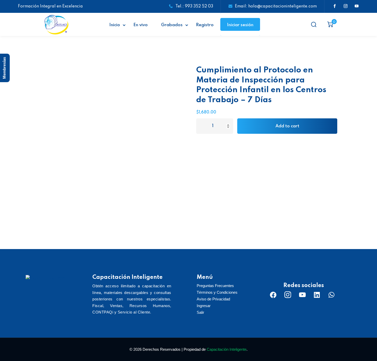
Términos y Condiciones (217, 292)
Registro (205, 25)
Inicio (114, 25)
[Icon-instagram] (287, 294)
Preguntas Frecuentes (215, 285)
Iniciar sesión (240, 25)
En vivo (140, 25)
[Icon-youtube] (302, 294)
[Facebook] (273, 294)
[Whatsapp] (331, 294)
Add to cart (287, 126)
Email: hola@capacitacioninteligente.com (276, 6)
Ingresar (204, 305)
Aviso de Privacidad (213, 299)
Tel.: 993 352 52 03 (194, 6)
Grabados (172, 25)
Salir (200, 312)
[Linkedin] (317, 294)
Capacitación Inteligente (226, 349)
